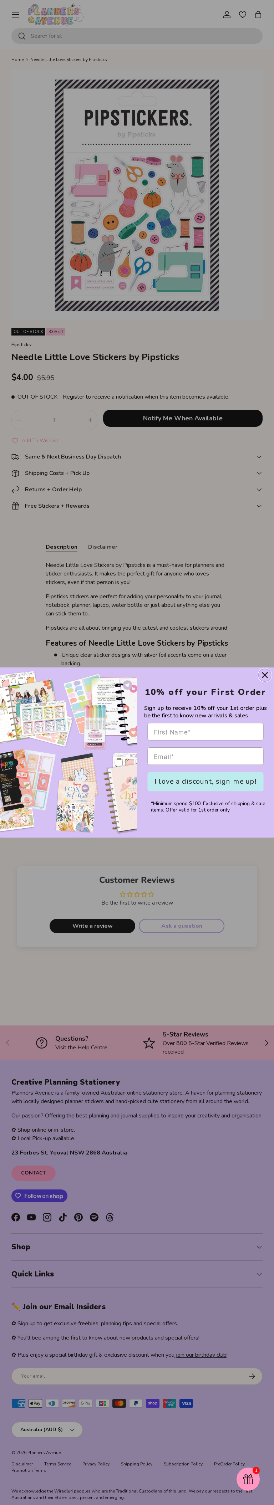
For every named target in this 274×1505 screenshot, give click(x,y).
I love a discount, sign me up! (205, 781)
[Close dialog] (265, 675)
